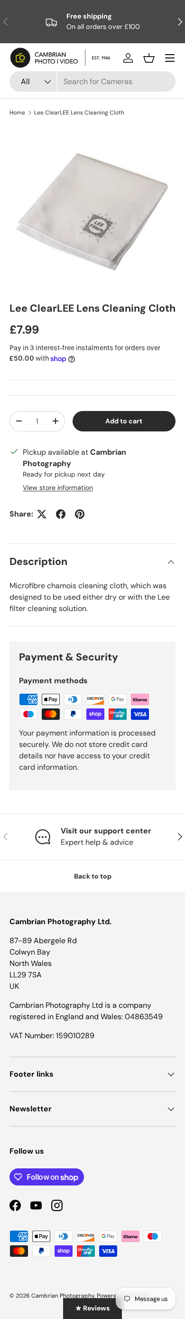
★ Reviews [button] (92, 1308)
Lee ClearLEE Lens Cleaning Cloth (79, 112)
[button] (149, 58)
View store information (58, 487)
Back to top (92, 876)
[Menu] (169, 58)
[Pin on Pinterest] (79, 514)
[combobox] (92, 81)
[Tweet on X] (41, 514)
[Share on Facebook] (60, 514)
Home (17, 112)
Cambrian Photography (62, 1296)
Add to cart (123, 421)
